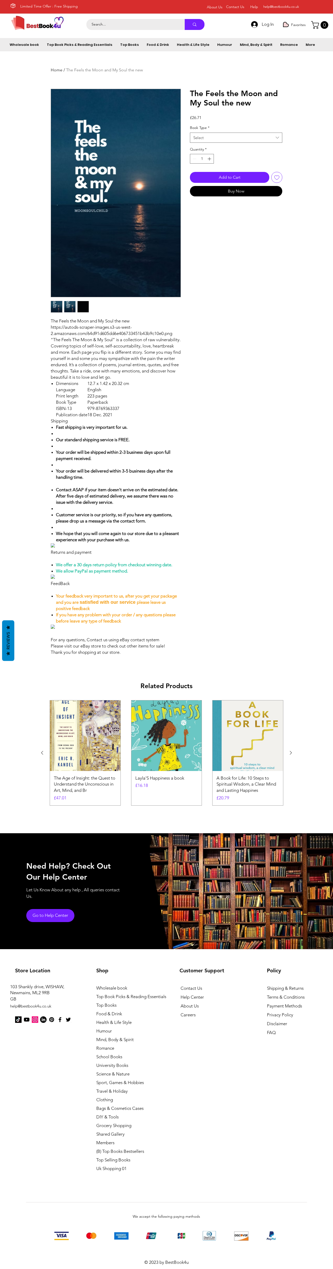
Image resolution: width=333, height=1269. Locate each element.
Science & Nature (113, 1074)
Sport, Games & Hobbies (120, 1082)
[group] (166, 753)
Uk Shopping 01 (111, 1168)
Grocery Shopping (113, 1125)
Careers (188, 1014)
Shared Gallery (110, 1134)
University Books (112, 1065)
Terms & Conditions (286, 997)
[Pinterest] (51, 1019)
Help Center (192, 997)
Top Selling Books (113, 1159)
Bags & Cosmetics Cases (120, 1108)
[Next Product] (291, 753)
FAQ (271, 1032)
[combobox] (236, 138)
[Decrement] (194, 158)
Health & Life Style (114, 1022)
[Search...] (194, 24)
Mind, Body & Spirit (115, 1039)
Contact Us (191, 988)
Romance (105, 1048)
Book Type (199, 127)
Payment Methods (285, 1006)
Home (56, 69)
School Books (109, 1056)
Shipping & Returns (285, 988)
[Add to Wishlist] (276, 177)
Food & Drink (109, 1013)
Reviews (8, 641)
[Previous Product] (42, 753)
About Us (190, 1006)
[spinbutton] (202, 158)
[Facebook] (60, 1019)
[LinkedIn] (43, 1019)
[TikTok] (18, 1019)
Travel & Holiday (112, 1091)
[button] (320, 25)
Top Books (106, 1005)
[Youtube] (26, 1019)
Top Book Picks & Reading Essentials (124, 996)
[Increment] (210, 158)
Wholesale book (111, 988)
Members (105, 1142)
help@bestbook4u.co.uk (281, 7)
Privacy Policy (280, 1014)
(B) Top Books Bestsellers (120, 1151)
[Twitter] (68, 1019)
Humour (104, 1031)
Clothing (104, 1099)
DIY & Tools (107, 1116)
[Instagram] (35, 1019)
